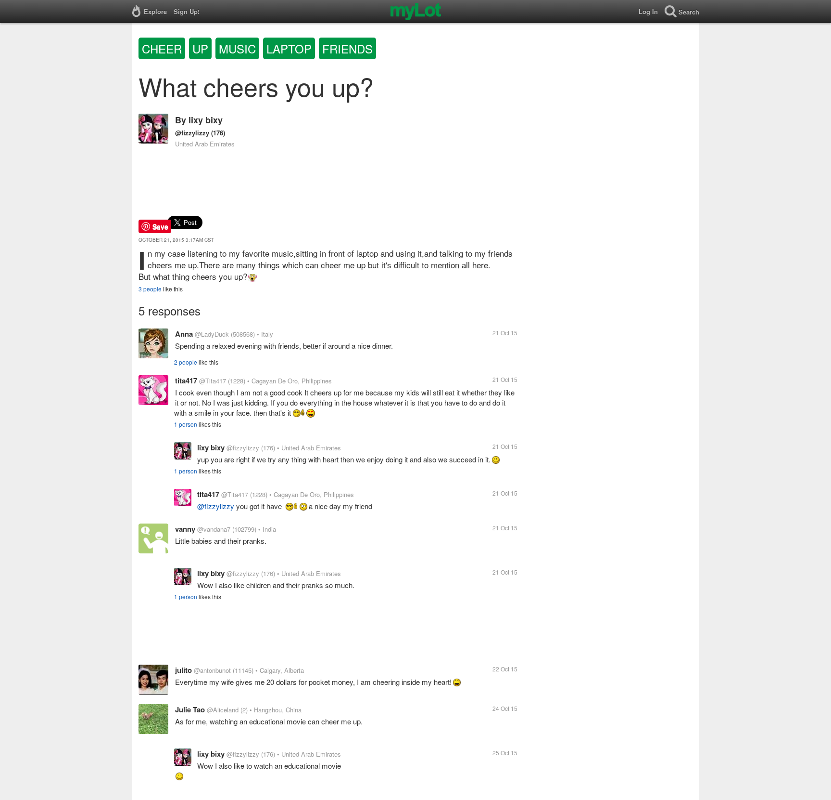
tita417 (186, 380)
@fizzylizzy (192, 132)
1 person (185, 424)
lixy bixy (206, 120)
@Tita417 (212, 380)
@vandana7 (213, 529)
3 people (150, 289)
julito (183, 670)
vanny (185, 529)
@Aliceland (223, 709)
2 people (185, 362)
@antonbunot (212, 670)
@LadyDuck (212, 334)
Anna (184, 333)
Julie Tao (190, 709)
